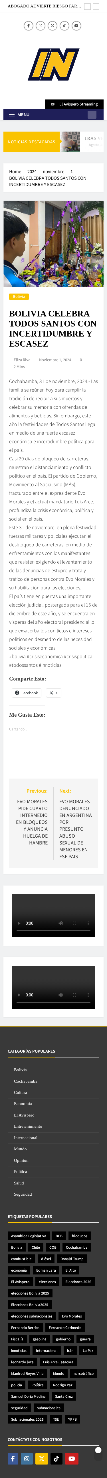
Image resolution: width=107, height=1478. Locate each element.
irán (70, 1350)
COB (52, 1247)
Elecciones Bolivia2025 (29, 1304)
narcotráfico (84, 1373)
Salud (19, 1183)
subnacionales (48, 1407)
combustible (21, 1258)
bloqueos (79, 1235)
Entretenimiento (28, 1126)
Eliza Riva (22, 359)
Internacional (25, 1137)
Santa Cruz (64, 1396)
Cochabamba (25, 1081)
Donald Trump (72, 1258)
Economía (23, 1103)
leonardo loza (22, 1361)
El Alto (70, 1270)
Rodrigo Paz (62, 1384)
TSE (56, 1419)
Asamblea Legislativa (28, 1235)
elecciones (47, 1281)
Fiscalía (17, 1338)
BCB (59, 1235)
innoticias (19, 1350)
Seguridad (23, 1194)
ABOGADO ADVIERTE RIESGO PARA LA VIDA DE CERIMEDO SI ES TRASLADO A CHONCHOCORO (44, 6)
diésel (46, 1258)
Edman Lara (46, 1270)
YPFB (72, 1419)
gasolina (40, 1338)
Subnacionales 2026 (27, 1419)
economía (19, 1270)
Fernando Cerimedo (65, 1327)
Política (20, 1171)
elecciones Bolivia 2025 (30, 1293)
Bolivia (19, 296)
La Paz (88, 1350)
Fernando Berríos (25, 1327)
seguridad (19, 1407)
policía (16, 1384)
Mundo (20, 1149)
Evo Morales (72, 1315)
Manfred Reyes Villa (27, 1373)
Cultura (20, 1092)
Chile (36, 1247)
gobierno (63, 1338)
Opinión (21, 1160)
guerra (85, 1338)
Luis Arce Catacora (58, 1361)
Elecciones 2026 (78, 1281)
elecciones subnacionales (32, 1315)
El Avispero (24, 1115)
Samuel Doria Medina (28, 1396)
